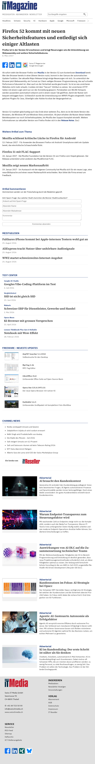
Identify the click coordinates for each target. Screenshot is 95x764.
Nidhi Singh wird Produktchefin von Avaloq (24, 434)
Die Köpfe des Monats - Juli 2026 (21, 438)
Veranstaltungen (55, 690)
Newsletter (9, 727)
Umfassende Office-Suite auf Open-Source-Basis (43, 379)
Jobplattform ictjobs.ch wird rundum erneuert (26, 430)
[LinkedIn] (15, 753)
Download (80, 72)
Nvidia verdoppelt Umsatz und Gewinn (23, 427)
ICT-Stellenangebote (13, 740)
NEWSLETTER (35, 14)
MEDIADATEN (8, 14)
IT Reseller (52, 712)
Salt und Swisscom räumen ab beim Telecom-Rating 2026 (31, 445)
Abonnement (53, 699)
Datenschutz (53, 706)
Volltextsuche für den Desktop (35, 357)
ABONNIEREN (22, 14)
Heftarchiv (9, 737)
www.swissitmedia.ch (14, 712)
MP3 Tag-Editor (29, 368)
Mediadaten (53, 683)
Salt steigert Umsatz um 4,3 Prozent (22, 441)
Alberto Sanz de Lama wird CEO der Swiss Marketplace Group (32, 452)
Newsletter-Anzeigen (57, 686)
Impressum (53, 709)
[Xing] (22, 753)
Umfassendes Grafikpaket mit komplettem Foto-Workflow (47, 405)
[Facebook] (8, 753)
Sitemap (8, 733)
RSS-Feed (9, 730)
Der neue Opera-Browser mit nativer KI (39, 391)
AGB (50, 702)
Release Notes (67, 120)
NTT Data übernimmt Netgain (19, 449)
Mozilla (41, 72)
